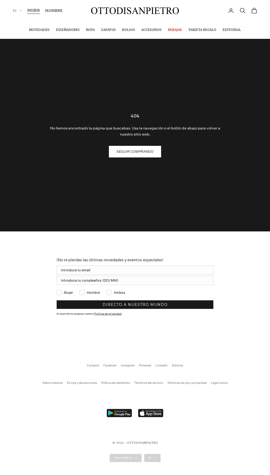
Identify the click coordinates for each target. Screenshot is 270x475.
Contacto (93, 365)
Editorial (232, 30)
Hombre (53, 10)
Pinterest (145, 365)
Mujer (33, 10)
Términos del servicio (148, 383)
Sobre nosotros (52, 383)
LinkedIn (162, 365)
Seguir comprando (135, 151)
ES (15, 10)
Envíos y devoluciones (82, 383)
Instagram (128, 365)
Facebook (110, 365)
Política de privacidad (108, 314)
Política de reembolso (115, 383)
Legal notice (219, 383)
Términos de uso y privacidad (187, 383)
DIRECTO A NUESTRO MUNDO (135, 304)
